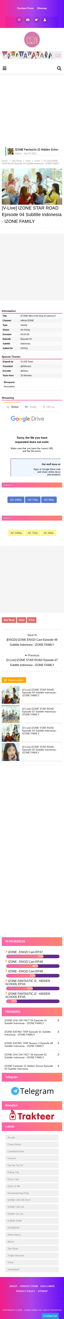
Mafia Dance (14, 1234)
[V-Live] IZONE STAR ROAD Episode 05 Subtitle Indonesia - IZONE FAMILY (39, 749)
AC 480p (49, 532)
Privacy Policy (25, 1291)
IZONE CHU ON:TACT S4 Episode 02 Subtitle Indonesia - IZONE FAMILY (25, 1056)
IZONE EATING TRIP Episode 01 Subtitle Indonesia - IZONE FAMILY (27, 1033)
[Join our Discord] (27, 20)
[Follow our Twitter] (36, 20)
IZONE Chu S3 (15, 1214)
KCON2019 (13, 1227)
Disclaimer (48, 1286)
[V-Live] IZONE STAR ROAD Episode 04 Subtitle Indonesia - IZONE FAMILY (39, 692)
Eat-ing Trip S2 (15, 1165)
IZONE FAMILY (31, 1310)
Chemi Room (14, 1144)
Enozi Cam (13, 1179)
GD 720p (33, 499)
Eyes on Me (14, 1186)
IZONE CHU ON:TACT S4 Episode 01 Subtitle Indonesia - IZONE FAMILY (25, 1022)
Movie (11, 1241)
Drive (14, 406)
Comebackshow (16, 1151)
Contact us (50, 1315)
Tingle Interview (16, 1255)
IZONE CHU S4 (16, 1207)
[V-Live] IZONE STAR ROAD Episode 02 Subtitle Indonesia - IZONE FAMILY (39, 711)
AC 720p (33, 532)
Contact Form (25, 8)
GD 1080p (16, 499)
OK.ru (50, 406)
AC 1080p (16, 532)
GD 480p (49, 499)
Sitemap (42, 8)
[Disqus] (32, 817)
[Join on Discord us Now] (32, 57)
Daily (33, 406)
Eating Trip (13, 1172)
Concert (12, 1158)
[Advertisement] (32, 109)
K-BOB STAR (15, 1221)
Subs (21, 620)
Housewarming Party (18, 1193)
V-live (32, 620)
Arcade (11, 1137)
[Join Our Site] (44, 20)
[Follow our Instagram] (19, 20)
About (13, 1286)
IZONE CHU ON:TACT (19, 1200)
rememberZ (13, 1269)
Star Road (9, 620)
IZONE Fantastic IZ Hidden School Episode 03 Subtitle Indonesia (28, 1067)
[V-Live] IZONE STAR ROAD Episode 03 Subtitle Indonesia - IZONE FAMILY (39, 730)
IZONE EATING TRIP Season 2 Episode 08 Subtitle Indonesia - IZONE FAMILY (28, 1044)
